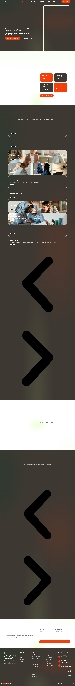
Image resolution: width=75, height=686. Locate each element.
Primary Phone (42, 629)
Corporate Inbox (64, 660)
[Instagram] (4, 683)
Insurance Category (42, 634)
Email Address (58, 623)
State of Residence (58, 629)
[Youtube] (6, 683)
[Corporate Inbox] (59, 661)
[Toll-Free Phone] (59, 657)
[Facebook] (1, 683)
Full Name (41, 623)
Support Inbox (64, 664)
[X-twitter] (8, 683)
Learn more (13, 133)
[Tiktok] (10, 683)
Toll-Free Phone (64, 655)
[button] (37, 284)
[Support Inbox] (59, 665)
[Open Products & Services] (38, 1)
